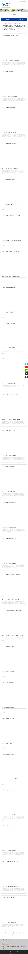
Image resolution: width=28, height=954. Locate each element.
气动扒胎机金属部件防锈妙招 (9, 132)
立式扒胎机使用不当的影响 (8, 383)
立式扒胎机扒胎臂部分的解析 (9, 563)
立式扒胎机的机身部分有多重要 (9, 779)
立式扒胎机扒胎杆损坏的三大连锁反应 (11, 60)
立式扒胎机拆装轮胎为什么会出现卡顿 (11, 276)
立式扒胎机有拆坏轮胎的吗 (8, 347)
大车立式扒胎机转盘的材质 (8, 491)
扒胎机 (7, 19)
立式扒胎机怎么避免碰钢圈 (8, 312)
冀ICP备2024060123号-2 (7, 942)
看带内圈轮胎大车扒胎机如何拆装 (10, 168)
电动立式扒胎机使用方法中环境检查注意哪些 (12, 635)
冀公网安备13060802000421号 (9, 944)
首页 (6, 932)
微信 (17, 953)
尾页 (15, 934)
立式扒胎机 (8, 23)
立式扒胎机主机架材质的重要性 (9, 527)
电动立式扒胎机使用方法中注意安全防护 (11, 599)
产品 (10, 953)
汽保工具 (21, 19)
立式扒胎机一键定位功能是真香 (9, 96)
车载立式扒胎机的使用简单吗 (9, 922)
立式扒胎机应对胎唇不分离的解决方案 (11, 419)
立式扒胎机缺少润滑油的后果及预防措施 (11, 240)
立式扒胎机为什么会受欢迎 (8, 814)
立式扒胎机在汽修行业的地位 (9, 850)
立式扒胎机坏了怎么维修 (8, 671)
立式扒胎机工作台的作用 (8, 743)
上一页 (10, 932)
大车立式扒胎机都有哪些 (8, 707)
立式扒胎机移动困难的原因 (8, 204)
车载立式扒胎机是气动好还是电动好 (10, 886)
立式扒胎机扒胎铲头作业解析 (9, 455)
